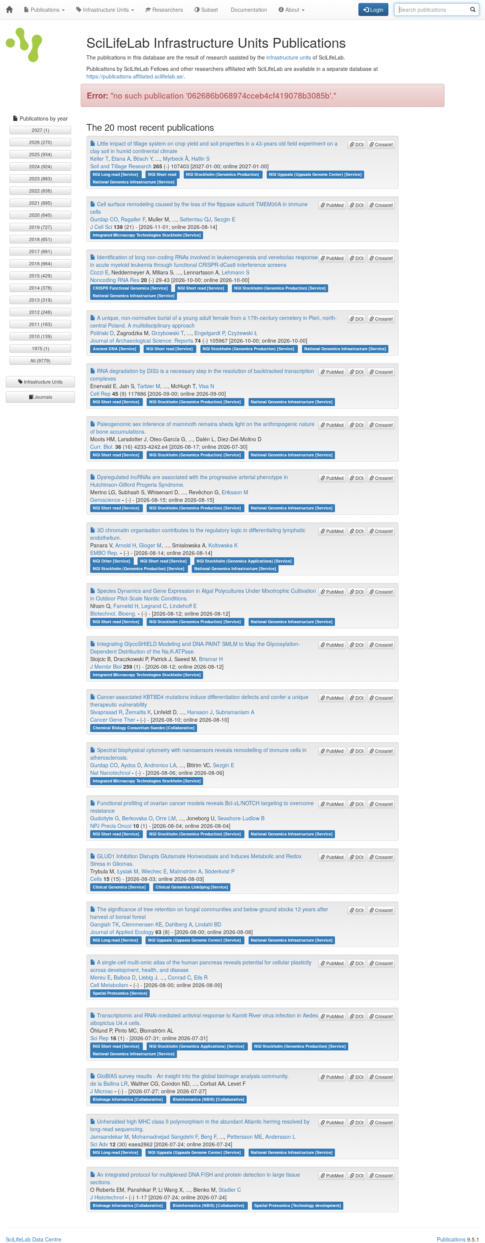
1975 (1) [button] (40, 348)
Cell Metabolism (109, 985)
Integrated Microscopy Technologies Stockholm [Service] (147, 235)
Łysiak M (127, 871)
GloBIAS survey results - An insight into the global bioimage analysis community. (192, 1076)
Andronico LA (160, 765)
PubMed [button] (334, 205)
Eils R (201, 977)
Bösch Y (142, 158)
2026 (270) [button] (40, 142)
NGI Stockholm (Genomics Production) (223, 174)
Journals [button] (42, 396)
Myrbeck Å (175, 158)
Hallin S (200, 158)
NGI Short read (162, 174)
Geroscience (105, 499)
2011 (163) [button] (40, 324)
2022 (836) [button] (40, 190)
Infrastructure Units (105, 9)
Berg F (208, 1136)
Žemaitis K (138, 712)
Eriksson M (235, 492)
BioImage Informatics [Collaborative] (128, 1099)
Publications (45, 9)
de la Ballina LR (109, 1083)
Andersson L (280, 1136)
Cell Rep (100, 393)
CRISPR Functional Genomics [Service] (131, 288)
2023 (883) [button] (40, 178)
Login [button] (376, 9)
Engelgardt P (209, 333)
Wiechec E (154, 871)
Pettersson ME (244, 1136)
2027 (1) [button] (40, 130)
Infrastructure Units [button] (43, 381)
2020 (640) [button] (40, 215)
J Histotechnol (107, 1197)
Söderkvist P (220, 871)
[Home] (9, 9)
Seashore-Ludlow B (240, 818)
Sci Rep (99, 1038)
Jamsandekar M (109, 1136)
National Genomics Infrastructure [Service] (134, 182)
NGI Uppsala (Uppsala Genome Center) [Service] (315, 174)
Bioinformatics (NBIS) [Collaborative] (208, 1099)
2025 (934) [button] (40, 154)
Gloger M (150, 545)
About (292, 9)
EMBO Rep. (104, 552)
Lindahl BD (208, 924)
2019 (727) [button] (40, 227)
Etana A (120, 158)
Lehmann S (235, 272)
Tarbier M (148, 386)
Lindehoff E (183, 606)
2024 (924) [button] (40, 166)
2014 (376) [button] (40, 287)
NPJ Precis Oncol (110, 825)
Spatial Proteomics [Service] (120, 993)
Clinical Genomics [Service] (120, 887)
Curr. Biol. (102, 446)
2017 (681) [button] (40, 251)
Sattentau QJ (195, 219)
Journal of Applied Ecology (122, 932)
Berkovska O (137, 818)
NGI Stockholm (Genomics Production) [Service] (280, 288)
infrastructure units (288, 57)
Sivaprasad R (106, 712)
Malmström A (186, 871)
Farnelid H (125, 606)
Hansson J (200, 712)
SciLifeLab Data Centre (33, 1239)
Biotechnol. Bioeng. (113, 613)
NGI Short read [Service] (201, 288)
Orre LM (166, 818)
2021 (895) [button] (40, 202)
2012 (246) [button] (40, 312)
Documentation (248, 9)
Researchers (167, 9)
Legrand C (154, 606)
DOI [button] (358, 144)
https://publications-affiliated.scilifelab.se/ (135, 76)
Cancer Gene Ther (112, 719)
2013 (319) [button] (40, 299)
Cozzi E (99, 272)
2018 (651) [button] (40, 239)
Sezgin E (224, 219)
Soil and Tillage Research (121, 166)
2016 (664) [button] (40, 263)
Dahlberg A (178, 924)
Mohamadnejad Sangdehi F (165, 1136)
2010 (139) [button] (40, 336)
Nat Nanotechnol (110, 772)
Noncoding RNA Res (114, 280)
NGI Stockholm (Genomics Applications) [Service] (244, 561)
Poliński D (102, 333)
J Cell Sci (101, 226)
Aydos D (131, 765)
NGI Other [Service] (112, 561)
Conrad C (179, 977)
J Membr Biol (106, 666)
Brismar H (211, 659)
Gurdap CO (104, 219)
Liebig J (148, 977)
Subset (209, 9)
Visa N (206, 386)
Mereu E (100, 977)
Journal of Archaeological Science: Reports (141, 340)
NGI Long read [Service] (116, 174)
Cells (96, 878)
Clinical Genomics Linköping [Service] (192, 887)
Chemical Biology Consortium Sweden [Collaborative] (144, 727)
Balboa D (125, 977)
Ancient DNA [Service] (115, 348)
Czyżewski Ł (243, 333)
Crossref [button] (383, 144)
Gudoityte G (104, 818)
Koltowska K (223, 545)
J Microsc (101, 1091)
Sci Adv (99, 1144)
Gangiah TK (104, 924)
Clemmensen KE (142, 924)
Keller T (99, 158)
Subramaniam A (235, 712)
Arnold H (125, 545)
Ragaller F (133, 219)
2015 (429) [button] (40, 275)
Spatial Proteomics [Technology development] (297, 1205)
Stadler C (230, 1189)
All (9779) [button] (40, 360)
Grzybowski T (168, 333)
